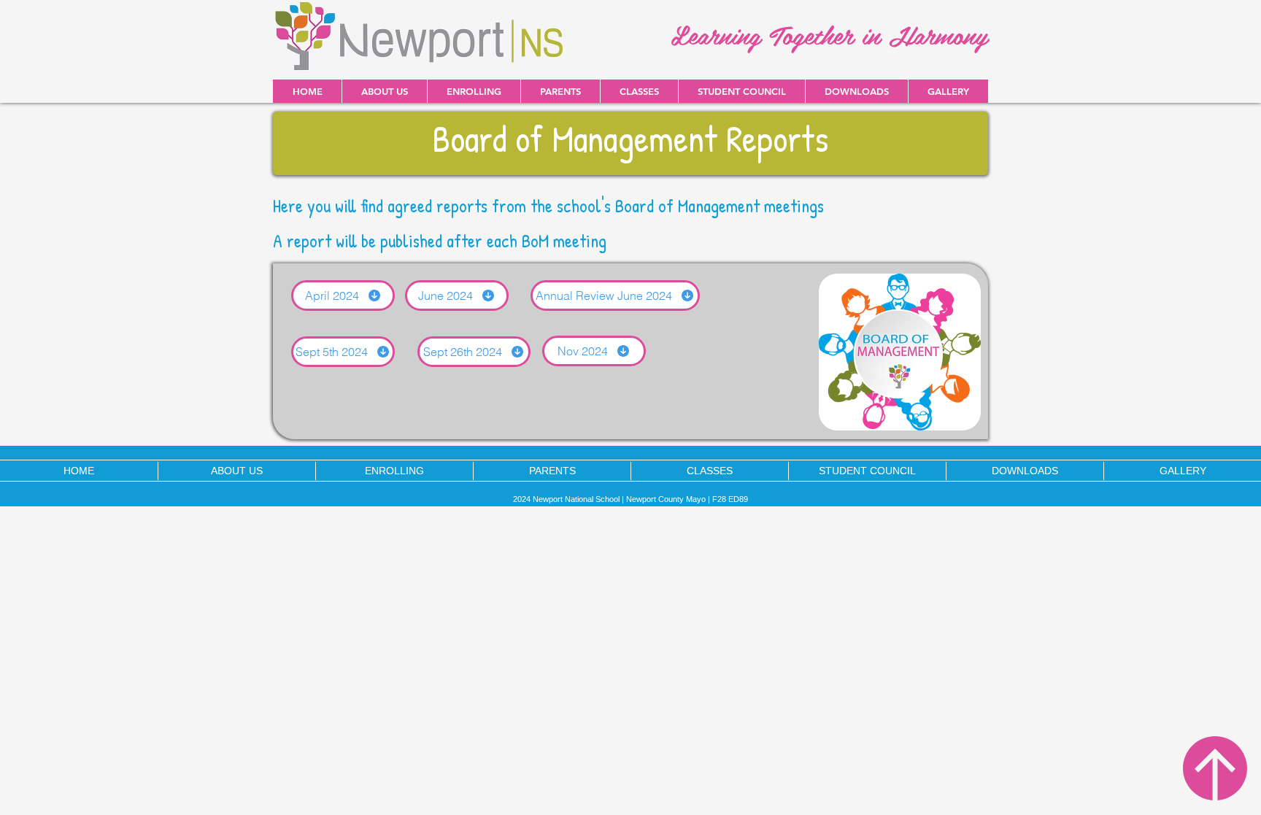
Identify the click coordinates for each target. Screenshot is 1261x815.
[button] (856, 91)
